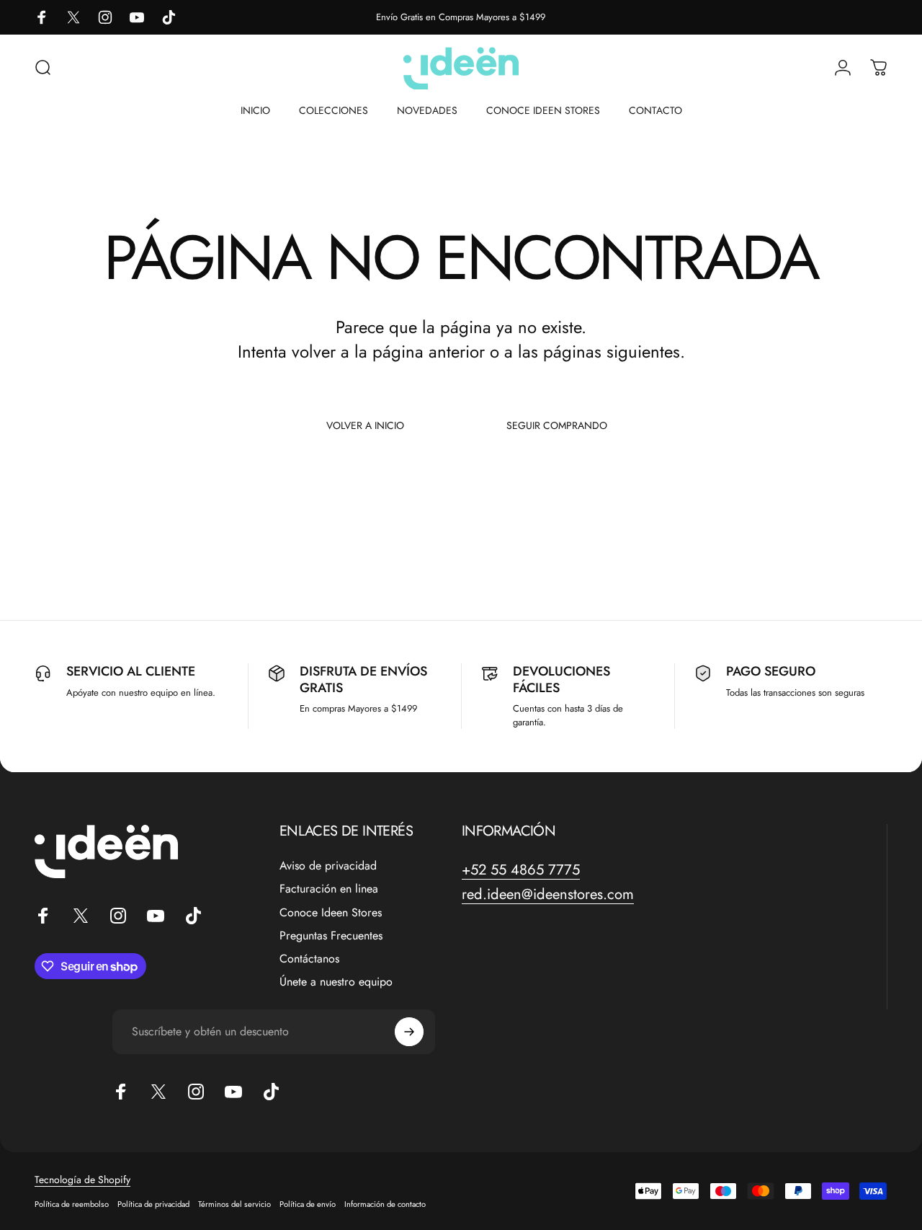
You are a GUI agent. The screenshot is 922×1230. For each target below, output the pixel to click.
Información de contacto (385, 1204)
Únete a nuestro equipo (336, 982)
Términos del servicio (234, 1204)
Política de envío (307, 1204)
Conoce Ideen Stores (330, 913)
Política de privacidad (153, 1204)
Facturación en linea (328, 889)
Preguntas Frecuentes (330, 936)
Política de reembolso (72, 1204)
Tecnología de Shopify (82, 1179)
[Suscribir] (409, 1031)
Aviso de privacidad (328, 866)
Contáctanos (309, 959)
